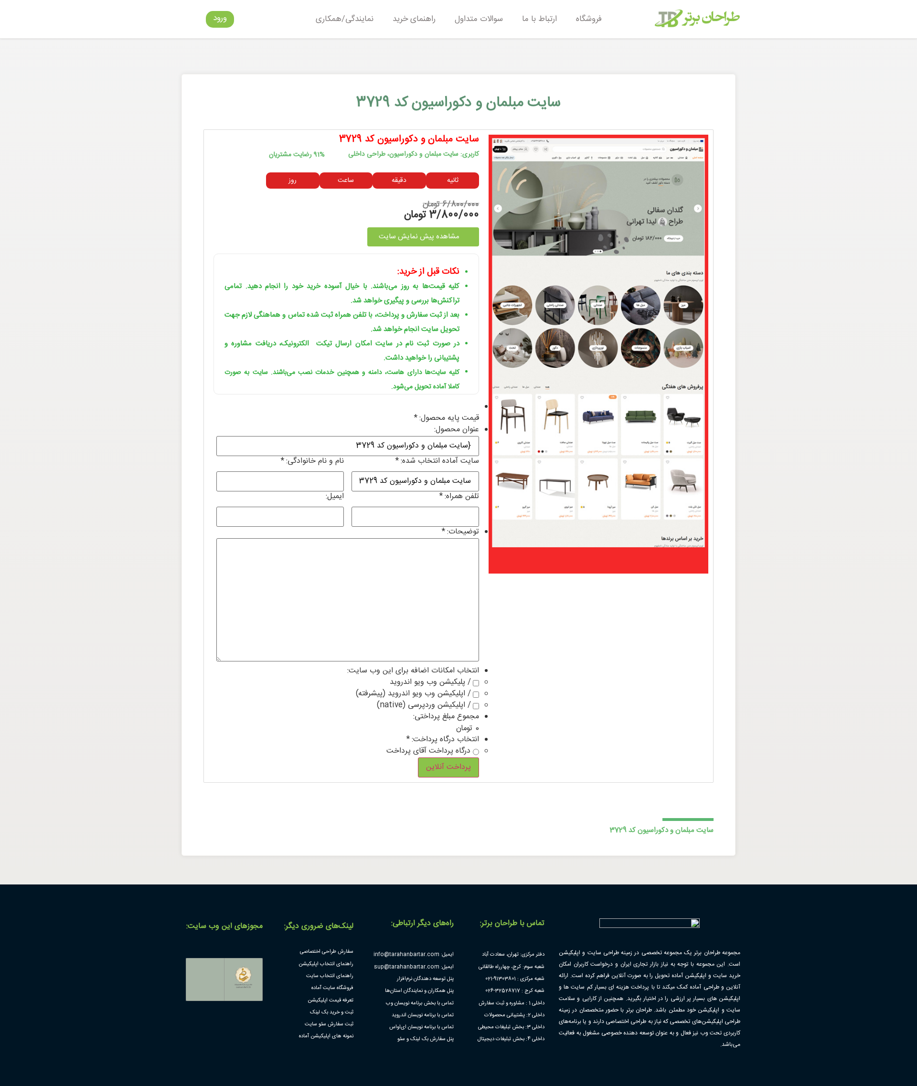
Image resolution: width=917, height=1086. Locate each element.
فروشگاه (589, 19)
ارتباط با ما (539, 19)
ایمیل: (335, 496)
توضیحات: (460, 532)
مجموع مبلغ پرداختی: (446, 717)
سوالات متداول (479, 19)
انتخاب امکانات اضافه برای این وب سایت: (413, 671)
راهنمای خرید (414, 19)
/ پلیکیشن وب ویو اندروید (430, 682)
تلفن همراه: (459, 496)
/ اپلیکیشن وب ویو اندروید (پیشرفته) (413, 694)
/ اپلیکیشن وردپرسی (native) (424, 705)
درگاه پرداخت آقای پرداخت (428, 751)
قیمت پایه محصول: (446, 418)
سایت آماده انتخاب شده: (437, 461)
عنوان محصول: (456, 430)
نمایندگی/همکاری (344, 19)
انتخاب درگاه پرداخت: (442, 740)
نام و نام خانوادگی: (312, 461)
